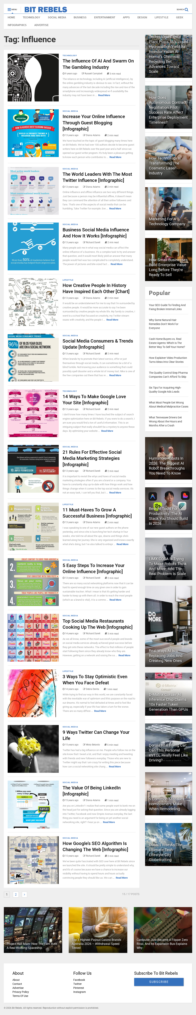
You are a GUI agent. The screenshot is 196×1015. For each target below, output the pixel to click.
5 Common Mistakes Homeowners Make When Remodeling (166, 804)
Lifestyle (68, 280)
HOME (11, 17)
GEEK (179, 17)
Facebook (79, 979)
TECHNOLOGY (31, 17)
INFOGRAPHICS (17, 25)
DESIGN (142, 17)
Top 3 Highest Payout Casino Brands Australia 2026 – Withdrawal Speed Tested (96, 944)
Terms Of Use (20, 995)
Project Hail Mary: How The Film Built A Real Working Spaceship (32, 946)
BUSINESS (80, 17)
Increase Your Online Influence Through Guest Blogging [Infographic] (94, 122)
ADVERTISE (41, 25)
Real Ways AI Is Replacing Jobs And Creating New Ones (165, 655)
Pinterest (78, 987)
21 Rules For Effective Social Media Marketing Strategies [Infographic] (92, 458)
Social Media (70, 111)
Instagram (79, 991)
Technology (70, 55)
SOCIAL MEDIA (57, 17)
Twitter (77, 983)
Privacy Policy (20, 991)
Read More (104, 95)
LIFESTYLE (161, 17)
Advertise (18, 987)
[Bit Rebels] (44, 11)
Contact (17, 983)
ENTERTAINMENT (104, 17)
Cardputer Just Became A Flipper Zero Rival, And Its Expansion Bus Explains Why (162, 944)
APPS (126, 17)
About (16, 979)
